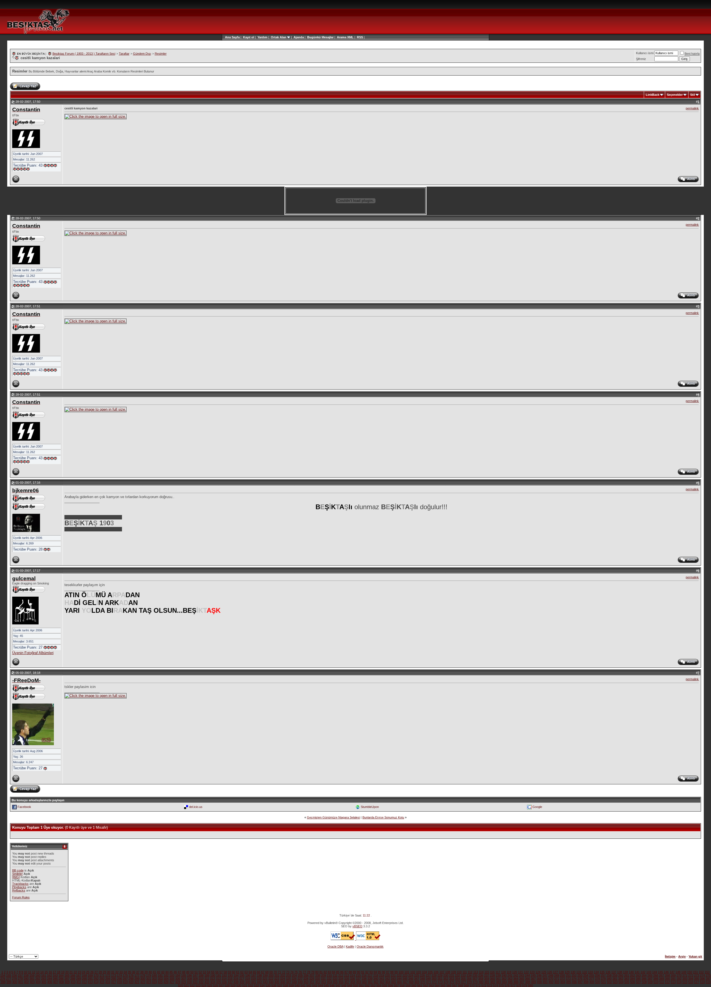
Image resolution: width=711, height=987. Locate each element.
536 (273, 985)
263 (638, 975)
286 (61, 978)
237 (486, 975)
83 (329, 972)
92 (367, 972)
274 (702, 975)
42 (158, 972)
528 (227, 985)
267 (661, 975)
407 (55, 982)
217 (369, 975)
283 (43, 978)
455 (335, 982)
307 (183, 978)
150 (689, 972)
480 (481, 982)
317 (241, 978)
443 (265, 982)
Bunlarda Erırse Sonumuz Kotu (383, 817)
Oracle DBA (335, 946)
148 (677, 972)
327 (299, 978)
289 (78, 978)
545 (326, 985)
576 (507, 985)
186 (189, 975)
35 (129, 972)
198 (259, 975)
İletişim (670, 956)
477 (463, 982)
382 (620, 978)
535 (268, 985)
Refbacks (18, 890)
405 (43, 982)
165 (66, 975)
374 (574, 978)
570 (472, 985)
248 (550, 975)
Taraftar (124, 53)
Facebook (24, 806)
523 (198, 985)
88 (350, 972)
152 (701, 972)
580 (530, 985)
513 (673, 982)
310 (201, 978)
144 (654, 972)
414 (96, 982)
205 (300, 975)
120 (514, 972)
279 (20, 978)
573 (489, 985)
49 (187, 972)
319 (253, 978)
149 (683, 972)
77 (304, 972)
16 (50, 972)
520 (180, 985)
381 (614, 978)
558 (402, 985)
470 (422, 982)
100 (401, 972)
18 (58, 972)
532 (250, 985)
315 (229, 978)
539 (291, 985)
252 (574, 975)
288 (72, 978)
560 (413, 985)
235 (474, 975)
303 (160, 978)
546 (332, 985)
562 (425, 985)
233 (463, 975)
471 (428, 982)
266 (655, 975)
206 (306, 975)
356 (469, 978)
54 (208, 972)
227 (428, 975)
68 (267, 972)
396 (702, 978)
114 (481, 972)
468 (411, 982)
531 (244, 985)
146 (666, 972)
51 (196, 972)
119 (509, 972)
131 (578, 972)
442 (259, 982)
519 (708, 982)
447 (288, 982)
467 (405, 982)
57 (221, 972)
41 (154, 972)
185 (183, 975)
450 (306, 982)
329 (311, 978)
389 (661, 978)
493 (556, 982)
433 (206, 982)
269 (673, 975)
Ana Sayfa (232, 37)
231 (451, 975)
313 (218, 978)
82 (325, 972)
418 (119, 982)
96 (383, 972)
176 (131, 975)
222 (399, 975)
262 (632, 975)
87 (346, 972)
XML (350, 37)
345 (404, 978)
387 (649, 978)
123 (532, 972)
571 (477, 985)
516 (690, 982)
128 (561, 972)
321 (264, 978)
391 (673, 978)
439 (241, 982)
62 (242, 972)
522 (192, 985)
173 (113, 975)
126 (549, 972)
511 (661, 982)
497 (580, 982)
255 (591, 975)
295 (113, 978)
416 (107, 982)
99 (396, 972)
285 (55, 978)
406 (49, 982)
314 (224, 978)
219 (381, 975)
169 (90, 975)
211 (335, 975)
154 (2, 975)
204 (294, 975)
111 (464, 972)
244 (527, 975)
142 (642, 972)
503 (615, 982)
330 (317, 978)
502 (609, 982)
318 (247, 978)
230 (445, 975)
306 (177, 978)
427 (171, 982)
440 (247, 982)
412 (84, 982)
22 (75, 972)
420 (131, 982)
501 (603, 982)
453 (323, 982)
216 (364, 975)
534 (262, 985)
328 (305, 978)
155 (8, 975)
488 (527, 982)
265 (649, 975)
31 (112, 972)
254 (585, 975)
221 (393, 975)
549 (349, 985)
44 (167, 972)
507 (638, 982)
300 (142, 978)
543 (314, 985)
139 (625, 972)
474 (446, 982)
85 (337, 972)
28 (100, 972)
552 (367, 985)
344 (399, 978)
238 (492, 975)
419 (125, 982)
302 (154, 978)
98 (392, 972)
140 (631, 972)
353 (451, 978)
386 (644, 978)
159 (31, 975)
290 (84, 978)
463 (381, 982)
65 (254, 972)
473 (440, 982)
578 (518, 985)
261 (626, 975)
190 (212, 975)
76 (300, 972)
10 (25, 972)
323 (276, 978)
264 (644, 975)
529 (233, 985)
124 (537, 972)
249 (556, 975)
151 (695, 972)
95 (379, 972)
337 (358, 978)
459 (358, 982)
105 (430, 972)
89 (354, 972)
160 (37, 975)
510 (656, 982)
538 (285, 985)
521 (186, 985)
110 (459, 972)
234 (469, 975)
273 (696, 975)
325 (288, 978)
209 (323, 975)
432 (201, 982)
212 (340, 975)
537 (279, 985)
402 (26, 982)
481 (486, 982)
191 (218, 975)
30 (108, 972)
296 (119, 978)
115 (486, 972)
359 (486, 978)
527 (221, 985)
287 (66, 978)
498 (586, 982)
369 (544, 978)
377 (591, 978)
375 (579, 978)
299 (136, 978)
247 (544, 975)
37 (137, 972)
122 (526, 972)
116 (492, 972)
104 (424, 972)
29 (104, 972)
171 (101, 975)
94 (375, 972)
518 (702, 982)
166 (72, 975)
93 (371, 972)
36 (133, 972)
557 (396, 985)
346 (410, 978)
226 (422, 975)
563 (431, 985)
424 (154, 982)
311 (206, 978)
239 (498, 975)
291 (90, 978)
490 (539, 982)
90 (358, 972)
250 (562, 975)
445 (276, 982)
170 (96, 975)
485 (510, 982)
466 (399, 982)
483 (498, 982)
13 (37, 972)
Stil (692, 94)
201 (276, 975)
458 (352, 982)
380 (609, 978)
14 (42, 972)
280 (26, 978)
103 (418, 972)
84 (333, 972)
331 (323, 978)
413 (90, 982)
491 (545, 982)
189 (206, 975)
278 (14, 978)
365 (521, 978)
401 (20, 982)
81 (321, 972)
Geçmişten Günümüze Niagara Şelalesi (333, 817)
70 (275, 972)
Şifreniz (641, 59)
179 (148, 975)
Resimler (161, 53)
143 (648, 972)
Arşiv (682, 956)
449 (300, 982)
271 (684, 975)
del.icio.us (195, 806)
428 (177, 982)
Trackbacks (20, 883)
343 (393, 978)
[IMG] (16, 877)
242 (515, 975)
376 (585, 978)
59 (229, 972)
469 (416, 982)
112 (470, 972)
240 (504, 975)
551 (361, 985)
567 (454, 985)
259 (614, 975)
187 (195, 975)
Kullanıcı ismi (645, 53)
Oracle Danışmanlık (370, 946)
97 (387, 972)
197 (253, 975)
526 (215, 985)
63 (246, 972)
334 (340, 978)
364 (515, 978)
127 (555, 972)
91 (362, 972)
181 (160, 975)
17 (54, 972)
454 (329, 982)
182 (166, 975)
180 (154, 975)
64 (250, 972)
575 (501, 985)
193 (230, 975)
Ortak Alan (278, 37)
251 (568, 975)
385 (638, 978)
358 (480, 978)
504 (621, 982)
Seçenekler (675, 94)
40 (150, 972)
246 (539, 975)
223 (404, 975)
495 (568, 982)
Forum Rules (21, 897)
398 (3, 982)
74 (292, 972)
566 (448, 985)
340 (375, 978)
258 (609, 975)
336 (352, 978)
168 (84, 975)
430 (189, 982)
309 (195, 978)
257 (603, 975)
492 (551, 982)
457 (346, 982)
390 (667, 978)
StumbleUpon (370, 806)
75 (296, 972)
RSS (360, 37)
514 (679, 982)
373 (568, 978)
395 (696, 978)
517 (696, 982)
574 (495, 985)
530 (238, 985)
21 (71, 972)
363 (509, 978)
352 (445, 978)
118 (503, 972)
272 (690, 975)
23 (79, 972)
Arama (341, 37)
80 (317, 972)
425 (160, 982)
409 (67, 982)
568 (460, 985)
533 (256, 985)
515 (684, 982)
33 (121, 972)
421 (136, 982)
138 (619, 972)
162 (49, 975)
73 (287, 972)
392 (679, 978)
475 (451, 982)
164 (61, 975)
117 (497, 972)
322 (270, 978)
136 (607, 972)
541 (303, 985)
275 (708, 975)
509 (650, 982)
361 (498, 978)
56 (217, 972)
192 (224, 975)
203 (288, 975)
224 (410, 975)
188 (201, 975)
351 (439, 978)
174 (119, 975)
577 (512, 985)
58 (225, 972)
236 (480, 975)
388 (655, 978)
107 (441, 972)
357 (474, 978)
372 (562, 978)
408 (61, 982)
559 (407, 985)
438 (236, 982)
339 (369, 978)
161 (43, 975)
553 (372, 985)
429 (183, 982)
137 (613, 972)
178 (142, 975)
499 (591, 982)
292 (96, 978)
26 (92, 972)
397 (708, 978)
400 (14, 982)
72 (283, 972)
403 (32, 982)
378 (597, 978)
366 (527, 978)
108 (447, 972)
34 (125, 972)
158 (26, 975)
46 (175, 972)
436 (224, 982)
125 (543, 972)
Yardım (262, 37)
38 (142, 972)
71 (279, 972)
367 (533, 978)
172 (107, 975)
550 (355, 985)
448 (294, 982)
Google (537, 806)
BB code (18, 870)
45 (171, 972)
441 (253, 982)
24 (83, 972)
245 (533, 975)
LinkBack (652, 94)
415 (101, 982)
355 (463, 978)
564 (437, 985)
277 (8, 978)
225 (416, 975)
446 (282, 982)
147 (672, 972)
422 (142, 982)
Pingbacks (19, 887)
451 (311, 982)
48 (183, 972)
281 (31, 978)
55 (212, 972)
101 (406, 972)
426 (166, 982)
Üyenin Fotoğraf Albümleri (33, 653)
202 (282, 975)
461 (370, 982)
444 (271, 982)
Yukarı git (695, 956)
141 (637, 972)
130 (572, 972)
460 (364, 982)
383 (626, 978)
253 (579, 975)
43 (162, 972)
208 (317, 975)
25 (87, 972)
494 (562, 982)
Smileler (17, 873)
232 (457, 975)
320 (259, 978)
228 (434, 975)
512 (667, 982)
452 (317, 982)
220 (387, 975)
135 (602, 972)
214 (352, 975)
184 (177, 975)
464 (387, 982)
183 (171, 975)
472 (434, 982)
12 (33, 972)
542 (308, 985)
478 (469, 982)
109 (453, 972)
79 (312, 972)
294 (107, 978)
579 (524, 985)
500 (597, 982)
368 (539, 978)
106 (436, 972)
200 (271, 975)
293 (101, 978)
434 (212, 982)
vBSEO (357, 926)
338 (364, 978)
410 (73, 982)
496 (574, 982)
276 (2, 978)
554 (378, 985)
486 (516, 982)
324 (282, 978)
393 (684, 978)
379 (603, 978)
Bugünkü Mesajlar (320, 37)
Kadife (350, 946)
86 (342, 972)
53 (204, 972)
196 (247, 975)
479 (475, 982)
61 (237, 972)
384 (632, 978)
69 (271, 972)
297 (125, 978)
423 (148, 982)
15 (46, 972)
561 (419, 985)
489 (533, 982)
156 (14, 975)
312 (212, 978)
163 (55, 975)
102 (412, 972)
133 (590, 972)
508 (644, 982)
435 (218, 982)
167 (78, 975)
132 (584, 972)
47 (179, 972)
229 (439, 975)
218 (375, 975)
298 (131, 978)
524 (203, 985)
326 (294, 978)
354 (457, 978)
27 (96, 972)
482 (492, 982)
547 (338, 985)
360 (492, 978)
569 (466, 985)
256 (597, 975)
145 (660, 972)
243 (521, 975)
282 (37, 978)
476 (457, 982)
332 (329, 978)
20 (67, 972)
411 (78, 982)
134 (596, 972)
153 (707, 972)
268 (667, 975)
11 (29, 972)
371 (556, 978)
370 (550, 978)
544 (320, 985)
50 (192, 972)
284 (49, 978)
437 (230, 982)
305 (171, 978)
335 (346, 978)
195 (241, 975)
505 (626, 982)
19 (62, 972)
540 (297, 985)
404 (38, 982)
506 (632, 982)
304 (166, 978)
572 (483, 985)
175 (125, 975)
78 (308, 972)
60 (233, 972)
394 (690, 978)
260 (620, 975)
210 (329, 975)
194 (236, 975)
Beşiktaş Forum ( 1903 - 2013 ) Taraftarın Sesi (83, 53)
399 (8, 982)
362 (504, 978)
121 (520, 972)
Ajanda (299, 37)
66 (258, 972)
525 (209, 985)
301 (148, 978)
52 (200, 972)
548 (343, 985)
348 (422, 978)
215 (358, 975)
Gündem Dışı (142, 53)
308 (189, 978)
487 (521, 982)
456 (341, 982)
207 (311, 975)
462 (376, 982)
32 (117, 972)
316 (235, 978)
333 (334, 978)
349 (428, 978)
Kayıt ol (248, 37)
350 (434, 978)
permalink (692, 108)
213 (346, 975)
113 (475, 972)
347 (416, 978)
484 (504, 982)
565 (442, 985)
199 (265, 975)
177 (136, 975)
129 (567, 972)
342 (387, 978)
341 (381, 978)
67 (262, 972)
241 (509, 975)
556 (390, 985)
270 (679, 975)
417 (113, 982)
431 (195, 982)
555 (384, 985)
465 (393, 982)
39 (146, 972)
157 (20, 975)
